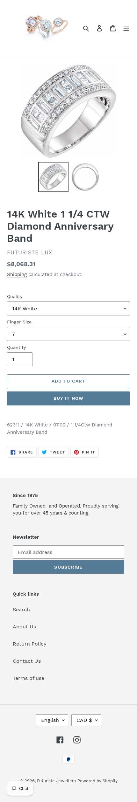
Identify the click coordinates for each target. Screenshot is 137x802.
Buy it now (68, 398)
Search (21, 609)
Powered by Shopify (97, 780)
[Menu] (126, 28)
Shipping (17, 274)
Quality (14, 296)
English (50, 720)
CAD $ (84, 720)
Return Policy (30, 644)
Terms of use (28, 678)
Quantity (16, 347)
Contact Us (27, 661)
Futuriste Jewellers (56, 780)
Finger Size (19, 321)
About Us (24, 627)
